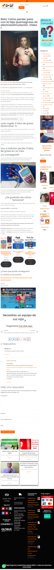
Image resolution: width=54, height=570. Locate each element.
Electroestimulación (48, 66)
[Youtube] (3, 508)
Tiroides (45, 108)
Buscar (21, 7)
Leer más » (10, 457)
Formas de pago (18, 514)
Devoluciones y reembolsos (18, 518)
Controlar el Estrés (48, 62)
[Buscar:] (47, 158)
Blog (6, 82)
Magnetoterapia (47, 81)
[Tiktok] (10, 508)
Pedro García (10, 360)
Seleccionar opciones (18, 259)
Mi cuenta (17, 530)
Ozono (44, 91)
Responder (7, 354)
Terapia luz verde (47, 104)
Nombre (3, 413)
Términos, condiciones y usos (19, 527)
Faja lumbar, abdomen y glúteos (47, 148)
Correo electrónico (6, 419)
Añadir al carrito (6, 264)
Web (2, 425)
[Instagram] (6, 508)
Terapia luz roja (47, 102)
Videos (44, 113)
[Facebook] (3, 513)
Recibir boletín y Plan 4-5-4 (20, 511)
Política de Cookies (19, 520)
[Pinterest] (6, 513)
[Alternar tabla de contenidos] (20, 119)
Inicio (2, 82)
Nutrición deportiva (48, 87)
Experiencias (46, 79)
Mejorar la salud (47, 83)
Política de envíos (19, 515)
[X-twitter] (10, 513)
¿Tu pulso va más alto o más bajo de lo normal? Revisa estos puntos (29, 465)
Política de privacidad (17, 522)
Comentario (4, 395)
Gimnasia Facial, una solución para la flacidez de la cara (10, 476)
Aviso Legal (17, 525)
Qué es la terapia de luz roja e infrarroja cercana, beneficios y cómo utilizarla (29, 453)
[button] (27, 1)
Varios (44, 111)
